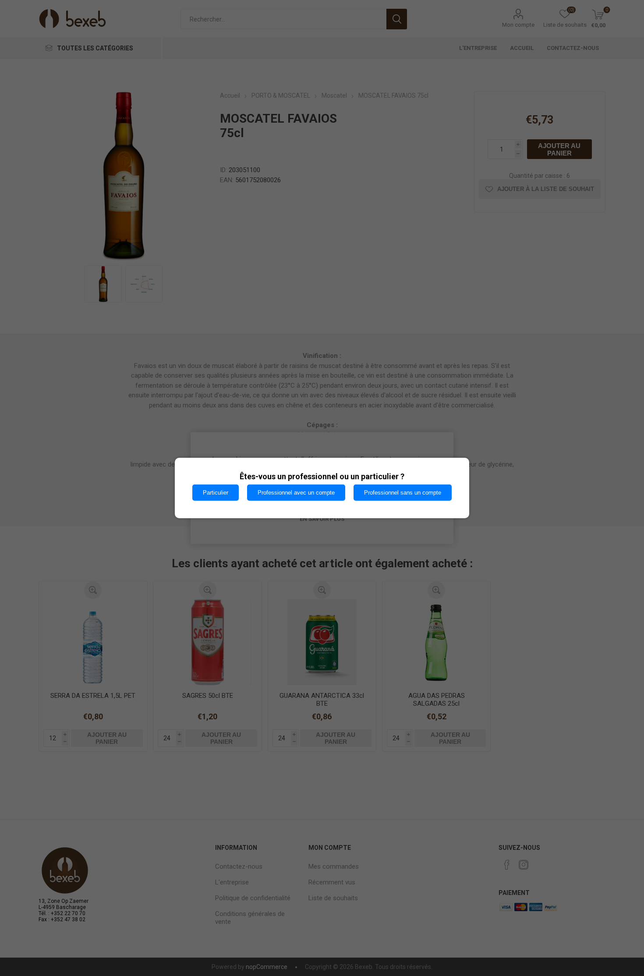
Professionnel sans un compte (402, 492)
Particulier (215, 492)
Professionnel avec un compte (296, 492)
